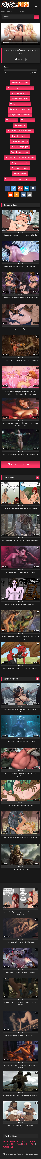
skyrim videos (28, 120)
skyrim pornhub (21, 173)
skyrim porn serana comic (21, 115)
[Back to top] (33, 1152)
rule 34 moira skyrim (21, 136)
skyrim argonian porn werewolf (21, 88)
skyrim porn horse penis (21, 109)
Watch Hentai (8, 1147)
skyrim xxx (21, 125)
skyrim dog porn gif (21, 98)
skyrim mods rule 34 (21, 163)
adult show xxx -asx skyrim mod (21, 130)
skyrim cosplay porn (21, 93)
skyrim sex (12, 120)
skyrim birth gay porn (21, 147)
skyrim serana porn (21, 82)
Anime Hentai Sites (18, 1141)
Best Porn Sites (28, 1144)
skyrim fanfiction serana (21, 104)
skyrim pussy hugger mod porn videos (21, 179)
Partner (6, 1141)
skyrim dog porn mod (21, 152)
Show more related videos (20, 464)
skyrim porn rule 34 (21, 168)
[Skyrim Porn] (16, 5)
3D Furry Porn (15, 1144)
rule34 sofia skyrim (21, 141)
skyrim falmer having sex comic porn (21, 157)
